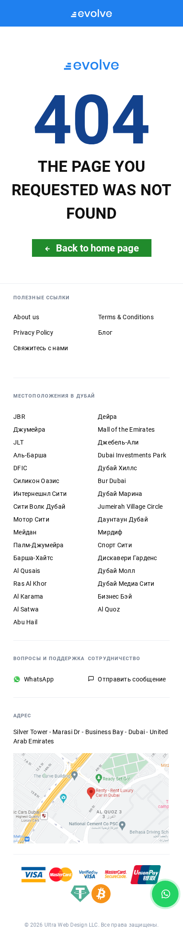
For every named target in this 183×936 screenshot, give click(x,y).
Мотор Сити (31, 519)
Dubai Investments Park (132, 455)
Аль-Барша (30, 455)
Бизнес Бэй (115, 596)
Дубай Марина (120, 493)
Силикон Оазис (36, 480)
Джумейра (29, 429)
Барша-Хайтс (33, 557)
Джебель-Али (118, 442)
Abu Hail (25, 622)
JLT (18, 442)
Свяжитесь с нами (40, 348)
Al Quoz (109, 609)
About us (26, 317)
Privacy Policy (33, 332)
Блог (105, 332)
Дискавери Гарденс (127, 557)
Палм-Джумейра (38, 545)
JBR (19, 416)
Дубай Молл (116, 570)
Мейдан (25, 532)
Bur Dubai (112, 480)
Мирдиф (110, 532)
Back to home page (97, 248)
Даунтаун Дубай (123, 519)
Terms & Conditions (126, 317)
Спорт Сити (115, 545)
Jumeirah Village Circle (130, 506)
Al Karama (28, 596)
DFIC (20, 468)
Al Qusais (26, 570)
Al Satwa (26, 609)
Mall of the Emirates (126, 429)
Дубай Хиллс (117, 468)
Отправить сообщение (132, 679)
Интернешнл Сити (40, 493)
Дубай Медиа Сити (126, 583)
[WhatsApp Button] (165, 894)
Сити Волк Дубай (39, 506)
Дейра (107, 416)
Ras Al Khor (30, 583)
